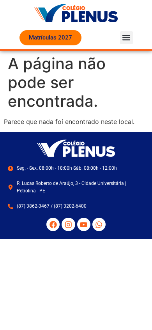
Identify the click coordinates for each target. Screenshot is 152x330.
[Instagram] (68, 224)
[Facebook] (53, 224)
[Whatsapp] (99, 224)
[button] (126, 37)
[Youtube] (83, 224)
